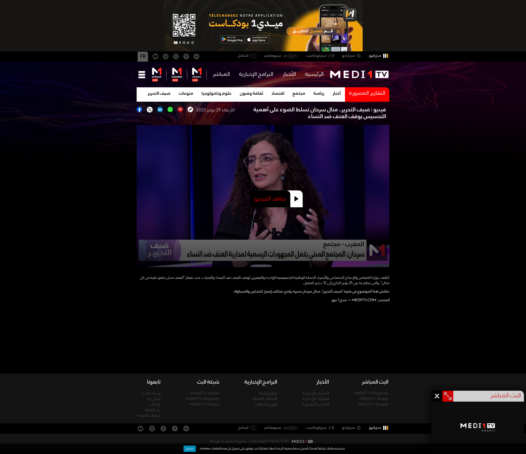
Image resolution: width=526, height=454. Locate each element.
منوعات (186, 94)
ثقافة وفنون (251, 94)
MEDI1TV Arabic (373, 399)
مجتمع (299, 94)
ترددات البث (151, 393)
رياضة (319, 94)
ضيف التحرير (159, 94)
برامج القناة (268, 393)
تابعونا (153, 382)
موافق (190, 448)
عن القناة (153, 410)
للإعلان (154, 404)
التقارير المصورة (315, 404)
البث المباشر (375, 382)
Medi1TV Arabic (205, 393)
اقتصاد (277, 94)
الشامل (243, 56)
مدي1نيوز (375, 56)
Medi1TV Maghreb (202, 399)
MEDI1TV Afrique (373, 404)
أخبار (337, 94)
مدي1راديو (348, 56)
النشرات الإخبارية (315, 393)
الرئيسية (314, 74)
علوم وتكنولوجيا (217, 94)
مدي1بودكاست (316, 56)
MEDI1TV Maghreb (371, 393)
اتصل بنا (154, 399)
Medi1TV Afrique (204, 404)
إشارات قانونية (149, 415)
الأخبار (289, 74)
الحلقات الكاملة (265, 399)
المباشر (221, 74)
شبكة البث (208, 382)
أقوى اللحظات (266, 404)
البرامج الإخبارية (256, 74)
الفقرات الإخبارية (315, 399)
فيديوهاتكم (272, 56)
